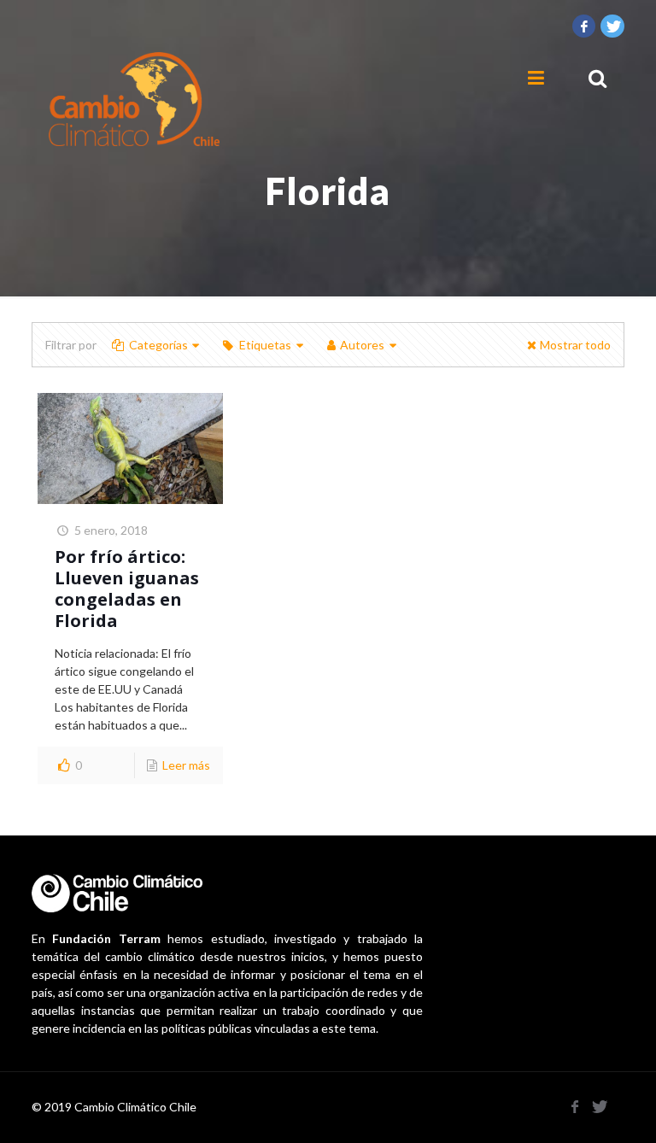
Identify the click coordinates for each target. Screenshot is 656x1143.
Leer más (186, 765)
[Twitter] (612, 25)
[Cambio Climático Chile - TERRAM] (134, 99)
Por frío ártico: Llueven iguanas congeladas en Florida (127, 588)
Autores (362, 344)
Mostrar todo (575, 344)
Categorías (158, 344)
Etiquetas (265, 344)
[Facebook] (584, 25)
